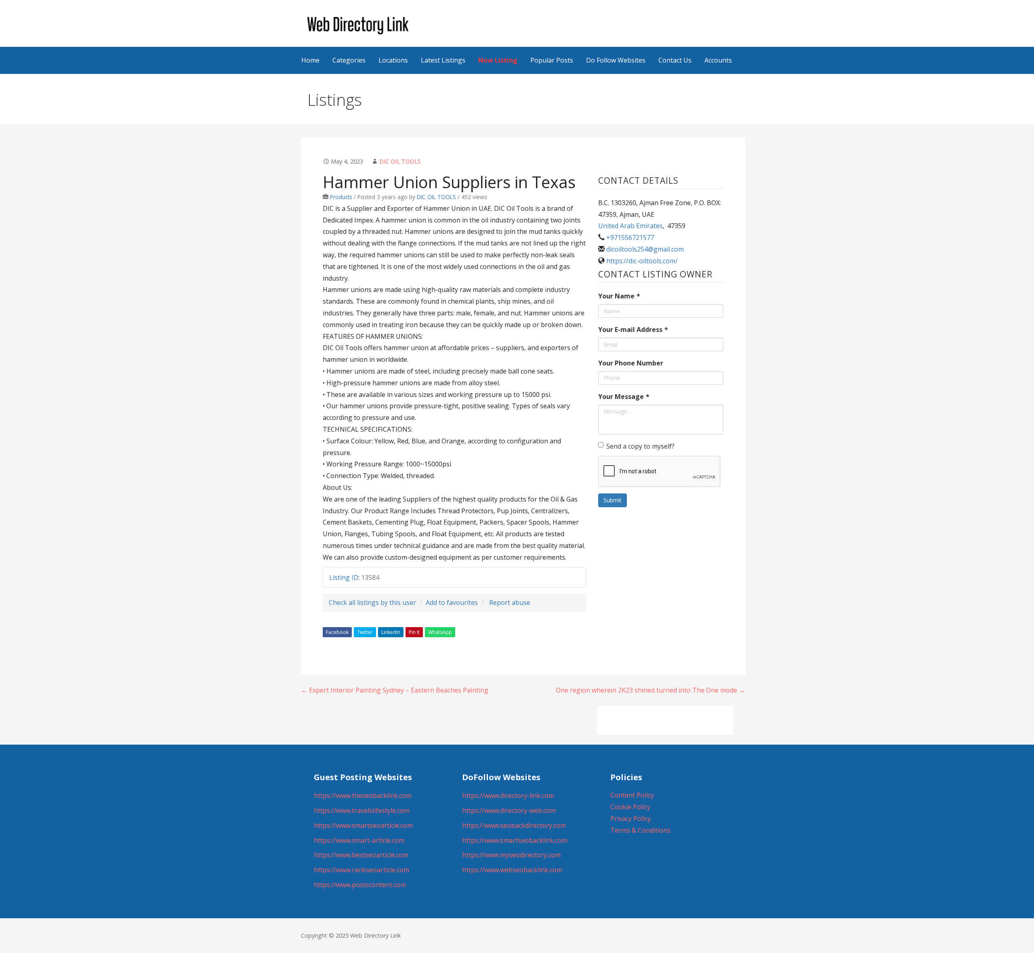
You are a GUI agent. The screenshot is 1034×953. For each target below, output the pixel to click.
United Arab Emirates (630, 225)
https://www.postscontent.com (360, 884)
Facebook (337, 632)
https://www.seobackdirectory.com (514, 825)
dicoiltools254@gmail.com (645, 249)
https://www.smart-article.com (359, 840)
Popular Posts (551, 60)
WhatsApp (440, 632)
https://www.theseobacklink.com (363, 795)
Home (310, 60)
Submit (612, 500)
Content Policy (632, 795)
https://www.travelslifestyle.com (362, 810)
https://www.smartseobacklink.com (514, 840)
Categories (349, 60)
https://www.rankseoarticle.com (361, 869)
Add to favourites (452, 602)
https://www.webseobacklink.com (512, 869)
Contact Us (674, 60)
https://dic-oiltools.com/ (642, 260)
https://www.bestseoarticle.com (361, 854)
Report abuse (509, 602)
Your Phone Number (630, 363)
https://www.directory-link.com (508, 795)
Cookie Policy (630, 806)
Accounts (718, 60)
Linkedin (390, 632)
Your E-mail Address (633, 329)
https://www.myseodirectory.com (511, 854)
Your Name (619, 296)
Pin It (414, 632)
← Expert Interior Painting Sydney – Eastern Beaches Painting (394, 690)
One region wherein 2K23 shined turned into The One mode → (650, 690)
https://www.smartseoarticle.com (363, 825)
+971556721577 (630, 237)
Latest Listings (443, 60)
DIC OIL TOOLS (400, 161)
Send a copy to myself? (640, 446)
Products (341, 197)
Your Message (623, 396)
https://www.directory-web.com (509, 810)
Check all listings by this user (372, 602)
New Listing (497, 60)
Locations (393, 60)
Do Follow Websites (615, 60)
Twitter (365, 632)
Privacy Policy (630, 818)
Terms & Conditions (640, 830)
